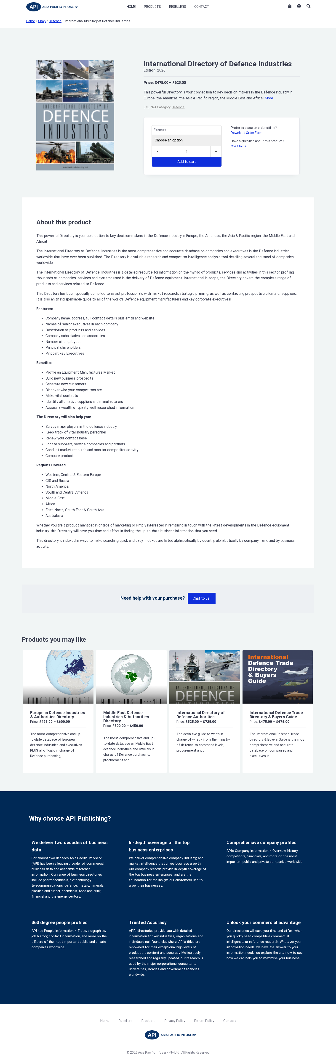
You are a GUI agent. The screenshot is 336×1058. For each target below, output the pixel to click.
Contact (201, 6)
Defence (178, 107)
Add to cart (186, 161)
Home (131, 6)
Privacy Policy (175, 1021)
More (269, 98)
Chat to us (238, 146)
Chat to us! (202, 598)
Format (160, 130)
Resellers (177, 6)
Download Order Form (246, 133)
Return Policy (204, 1021)
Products (152, 6)
